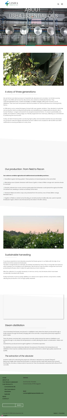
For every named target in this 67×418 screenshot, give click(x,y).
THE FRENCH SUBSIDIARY (10, 382)
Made (55, 413)
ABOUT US (5, 380)
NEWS (4, 397)
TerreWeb (62, 413)
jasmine (11, 101)
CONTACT (5, 399)
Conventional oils (9, 387)
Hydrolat (7, 394)
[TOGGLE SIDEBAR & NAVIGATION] (62, 4)
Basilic (28, 101)
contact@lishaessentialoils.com (33, 393)
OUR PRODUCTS (7, 384)
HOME (4, 378)
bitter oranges (37, 101)
